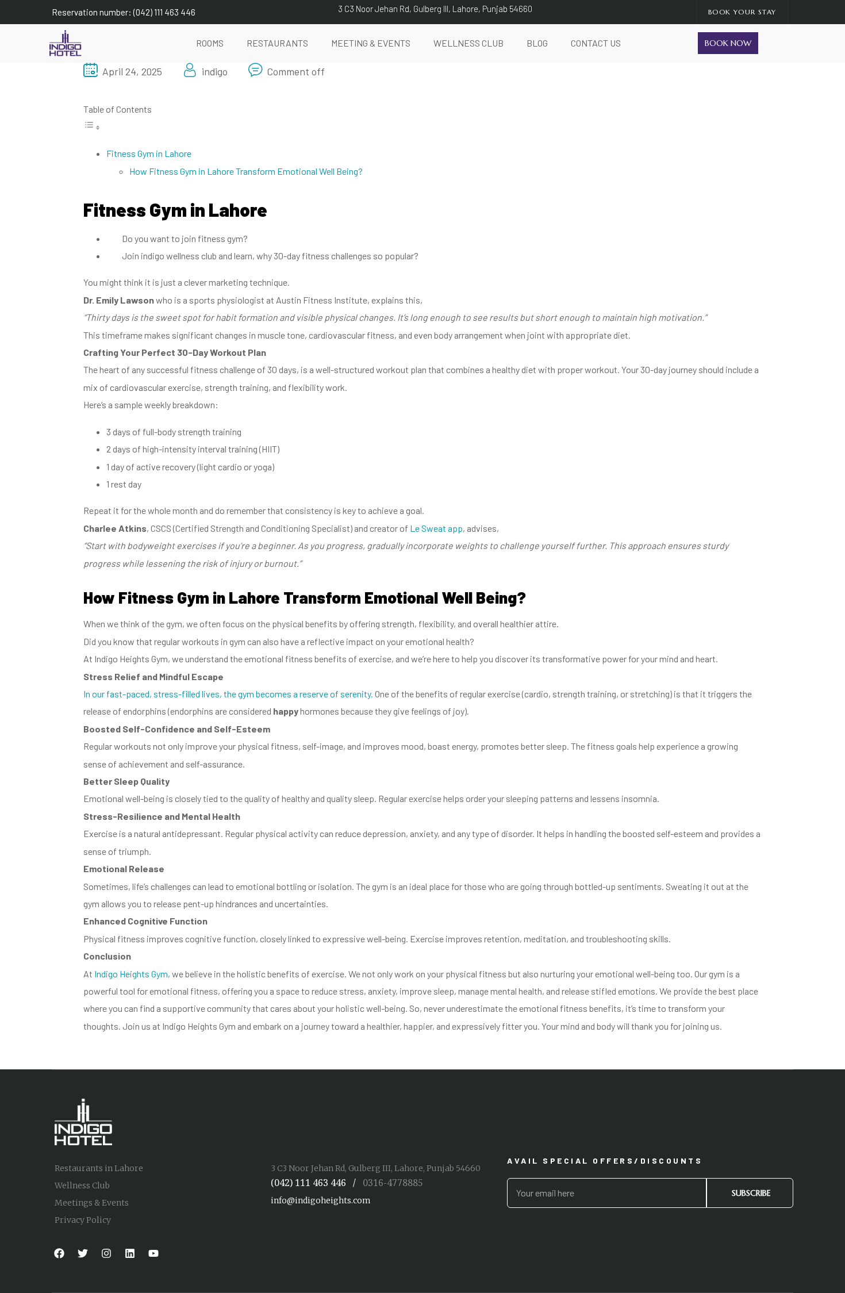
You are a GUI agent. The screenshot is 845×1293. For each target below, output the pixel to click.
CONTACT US (596, 42)
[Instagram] (106, 1253)
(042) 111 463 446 (308, 1182)
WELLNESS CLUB (468, 42)
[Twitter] (82, 1253)
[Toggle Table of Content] (92, 126)
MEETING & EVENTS (370, 42)
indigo (215, 71)
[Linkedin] (130, 1253)
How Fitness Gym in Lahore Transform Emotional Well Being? (246, 171)
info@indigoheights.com (321, 1200)
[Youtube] (153, 1253)
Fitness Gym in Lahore (148, 153)
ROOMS (210, 42)
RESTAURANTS (277, 42)
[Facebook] (59, 1253)
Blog (537, 42)
